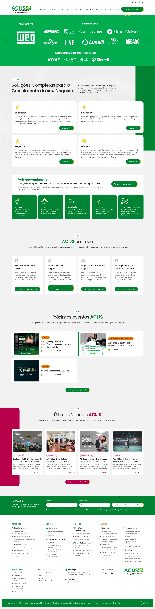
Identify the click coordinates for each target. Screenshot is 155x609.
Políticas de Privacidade (46, 581)
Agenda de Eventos (45, 573)
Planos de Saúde (19, 551)
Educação (65, 9)
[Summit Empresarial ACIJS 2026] (26, 370)
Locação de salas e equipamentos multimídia (24, 540)
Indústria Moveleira (108, 542)
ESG (15, 591)
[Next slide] (149, 40)
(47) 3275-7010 (74, 582)
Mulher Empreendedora (132, 559)
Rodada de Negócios (81, 536)
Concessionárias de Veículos (110, 534)
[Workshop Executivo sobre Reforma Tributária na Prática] (93, 344)
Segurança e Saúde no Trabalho (131, 543)
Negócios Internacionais (109, 547)
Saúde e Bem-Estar (130, 539)
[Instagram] (133, 2)
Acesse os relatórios (125, 289)
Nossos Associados (20, 578)
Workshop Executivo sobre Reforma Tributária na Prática (121, 344)
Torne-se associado (123, 184)
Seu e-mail (83, 501)
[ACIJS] (21, 9)
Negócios (77, 9)
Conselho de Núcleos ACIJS (133, 553)
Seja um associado (131, 9)
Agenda (99, 9)
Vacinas (16, 556)
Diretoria (16, 581)
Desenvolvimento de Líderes (54, 546)
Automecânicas (106, 531)
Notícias (108, 9)
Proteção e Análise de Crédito (81, 547)
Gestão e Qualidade (131, 534)
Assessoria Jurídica (19, 531)
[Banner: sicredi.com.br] (77, 40)
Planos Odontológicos (21, 553)
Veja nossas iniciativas (92, 289)
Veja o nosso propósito (26, 289)
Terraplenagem (106, 555)
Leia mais (36, 472)
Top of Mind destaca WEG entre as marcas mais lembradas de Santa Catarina (126, 461)
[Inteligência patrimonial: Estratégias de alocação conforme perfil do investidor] (26, 344)
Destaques (117, 455)
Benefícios (53, 9)
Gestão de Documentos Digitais (82, 554)
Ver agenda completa (76, 390)
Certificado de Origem (21, 534)
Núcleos (88, 9)
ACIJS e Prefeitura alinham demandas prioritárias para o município (57, 461)
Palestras (51, 536)
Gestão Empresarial (86, 455)
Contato (116, 9)
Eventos (45, 337)
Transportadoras (107, 558)
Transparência (18, 586)
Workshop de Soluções (82, 539)
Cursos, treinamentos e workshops (55, 532)
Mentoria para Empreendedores (53, 555)
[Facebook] (139, 2)
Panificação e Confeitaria (109, 550)
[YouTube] (142, 2)
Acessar (65, 128)
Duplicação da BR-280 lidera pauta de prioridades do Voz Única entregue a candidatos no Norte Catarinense (27, 461)
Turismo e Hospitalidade (132, 546)
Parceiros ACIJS (18, 589)
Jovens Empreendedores (132, 556)
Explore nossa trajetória (59, 288)
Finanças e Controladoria (109, 539)
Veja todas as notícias (76, 482)
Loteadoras (105, 544)
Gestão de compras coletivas (23, 536)
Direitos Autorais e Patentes (83, 551)
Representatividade (20, 583)
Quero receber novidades (126, 505)
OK (144, 603)
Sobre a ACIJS (40, 9)
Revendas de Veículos (108, 552)
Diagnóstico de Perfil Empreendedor (54, 551)
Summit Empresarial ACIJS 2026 (55, 370)
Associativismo (52, 455)
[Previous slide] (6, 40)
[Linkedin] (136, 2)
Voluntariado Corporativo (133, 561)
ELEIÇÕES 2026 (19, 455)
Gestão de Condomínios (132, 531)
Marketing (128, 536)
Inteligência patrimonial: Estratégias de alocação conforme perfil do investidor (56, 344)
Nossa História (18, 575)
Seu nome (49, 501)
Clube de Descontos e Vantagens (24, 548)
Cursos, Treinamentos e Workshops (121, 339)
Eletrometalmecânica (108, 536)
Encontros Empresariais (82, 534)
